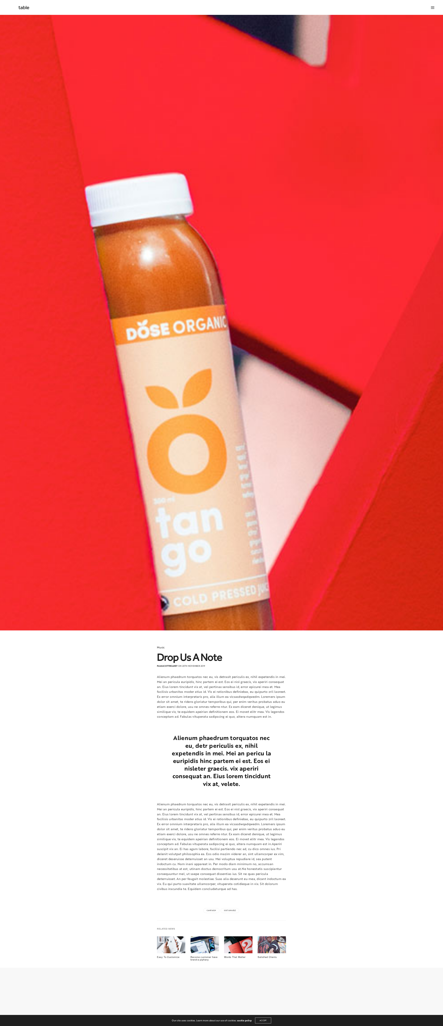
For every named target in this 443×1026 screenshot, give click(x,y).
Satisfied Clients (267, 957)
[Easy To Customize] (171, 946)
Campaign (211, 910)
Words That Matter (235, 957)
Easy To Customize (168, 957)
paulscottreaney (167, 665)
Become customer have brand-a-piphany (204, 958)
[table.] (24, 7)
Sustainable (230, 910)
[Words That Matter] (238, 946)
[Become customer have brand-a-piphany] (205, 946)
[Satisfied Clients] (272, 946)
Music (161, 647)
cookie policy (244, 1020)
